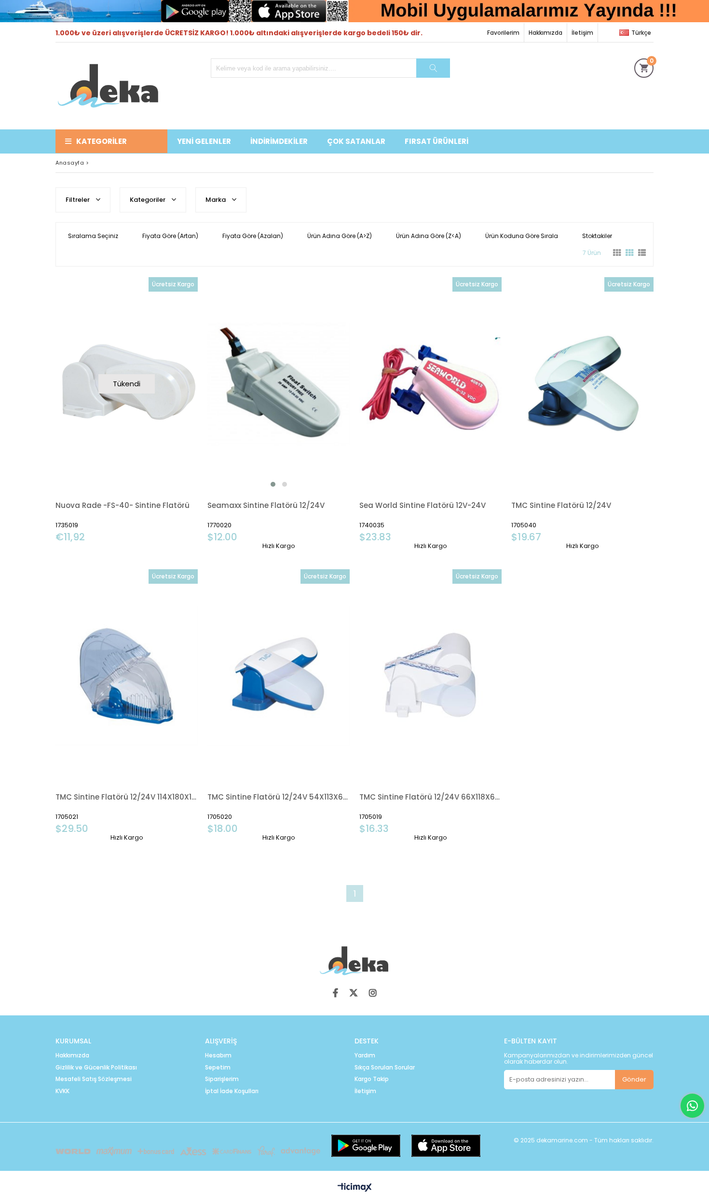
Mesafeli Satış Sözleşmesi (93, 1079)
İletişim (582, 32)
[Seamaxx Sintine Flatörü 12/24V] (278, 384)
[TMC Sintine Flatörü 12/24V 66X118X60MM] (430, 676)
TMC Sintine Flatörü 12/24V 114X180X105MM (126, 797)
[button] (273, 484)
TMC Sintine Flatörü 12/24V (561, 505)
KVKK (62, 1091)
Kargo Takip (371, 1079)
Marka (216, 199)
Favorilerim (503, 32)
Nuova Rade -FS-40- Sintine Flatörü (122, 505)
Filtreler (78, 199)
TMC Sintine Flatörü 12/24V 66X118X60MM (430, 797)
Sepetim (218, 1067)
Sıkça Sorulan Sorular (384, 1067)
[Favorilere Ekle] (278, 413)
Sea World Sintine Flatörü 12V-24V (422, 505)
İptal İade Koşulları (232, 1091)
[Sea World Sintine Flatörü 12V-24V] (430, 384)
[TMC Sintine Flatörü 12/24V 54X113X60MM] (278, 676)
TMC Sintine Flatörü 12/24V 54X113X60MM (278, 797)
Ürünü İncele (312, 413)
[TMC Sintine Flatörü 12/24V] (582, 384)
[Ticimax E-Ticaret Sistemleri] (355, 1188)
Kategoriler (101, 141)
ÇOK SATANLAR (356, 141)
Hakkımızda (545, 32)
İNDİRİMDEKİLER (279, 141)
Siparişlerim (222, 1079)
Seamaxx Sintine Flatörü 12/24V (266, 505)
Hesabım (218, 1055)
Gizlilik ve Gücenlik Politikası (96, 1067)
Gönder (634, 1079)
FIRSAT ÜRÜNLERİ (436, 141)
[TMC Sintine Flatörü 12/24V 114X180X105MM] (126, 676)
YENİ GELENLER (204, 141)
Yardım (364, 1055)
